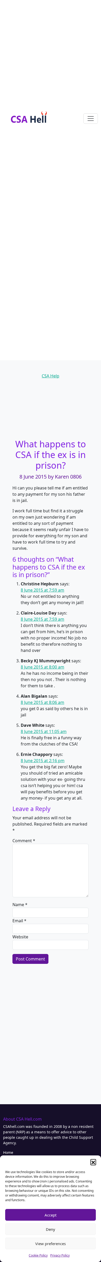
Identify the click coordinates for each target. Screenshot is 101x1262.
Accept (50, 1215)
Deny (50, 1229)
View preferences (50, 1243)
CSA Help (50, 376)
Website (20, 937)
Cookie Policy (38, 1255)
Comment (23, 840)
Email (19, 921)
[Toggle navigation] (90, 118)
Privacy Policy (60, 1255)
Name (19, 904)
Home (8, 1152)
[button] (93, 1162)
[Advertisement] (50, 50)
